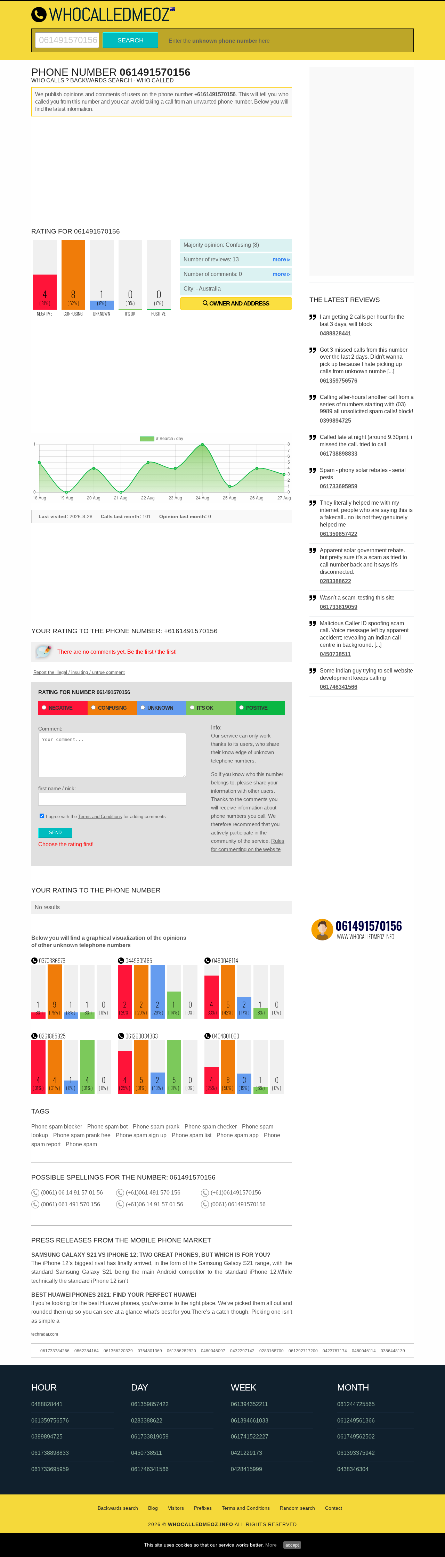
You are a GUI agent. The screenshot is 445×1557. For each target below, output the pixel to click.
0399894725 (335, 421)
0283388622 (335, 581)
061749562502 (356, 1437)
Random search (297, 1508)
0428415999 (246, 1469)
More (271, 1545)
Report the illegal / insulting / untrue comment (79, 672)
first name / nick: (57, 788)
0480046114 (364, 1350)
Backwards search (118, 1508)
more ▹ (281, 259)
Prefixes (203, 1508)
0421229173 (246, 1453)
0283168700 (271, 1350)
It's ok (205, 708)
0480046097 (213, 1350)
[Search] (67, 35)
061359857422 (338, 534)
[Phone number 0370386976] (71, 1017)
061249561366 (356, 1421)
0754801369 (150, 1350)
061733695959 (338, 486)
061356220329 (118, 1350)
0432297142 (242, 1350)
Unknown (160, 708)
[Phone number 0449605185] (158, 1017)
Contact (333, 1508)
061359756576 (338, 381)
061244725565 (356, 1404)
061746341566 (338, 687)
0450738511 (335, 654)
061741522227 (249, 1437)
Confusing (112, 708)
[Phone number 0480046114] (244, 1017)
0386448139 (393, 1350)
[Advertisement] (161, 172)
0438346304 (353, 1469)
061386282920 (181, 1350)
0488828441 (335, 333)
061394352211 (249, 1404)
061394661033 (249, 1421)
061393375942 (356, 1453)
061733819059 (338, 607)
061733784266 (55, 1350)
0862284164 (86, 1350)
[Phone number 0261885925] (71, 1092)
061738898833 (338, 454)
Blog (153, 1508)
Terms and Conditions (100, 816)
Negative (60, 708)
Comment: (50, 729)
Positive (256, 708)
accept (292, 1545)
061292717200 (303, 1350)
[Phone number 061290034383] (158, 1092)
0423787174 (335, 1350)
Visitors (176, 1508)
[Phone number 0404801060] (244, 1092)
